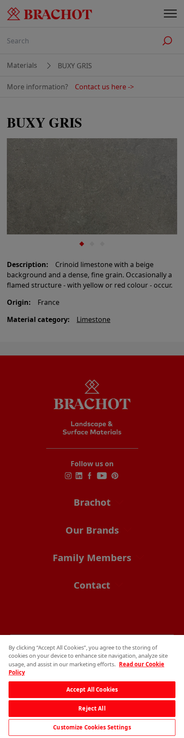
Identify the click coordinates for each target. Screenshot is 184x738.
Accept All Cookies (92, 689)
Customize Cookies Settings (92, 727)
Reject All (91, 708)
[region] (92, 686)
